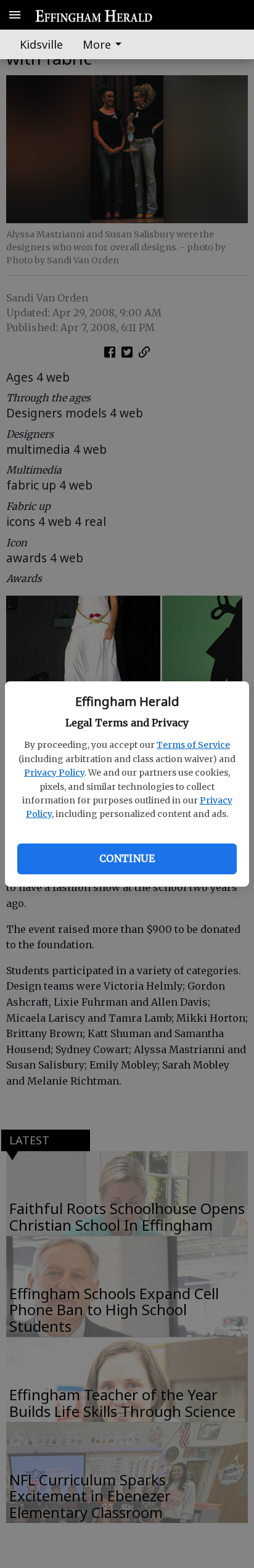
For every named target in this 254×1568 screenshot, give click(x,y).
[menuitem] (105, 44)
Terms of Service (193, 744)
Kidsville (41, 44)
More (97, 44)
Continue (127, 858)
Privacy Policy (54, 772)
